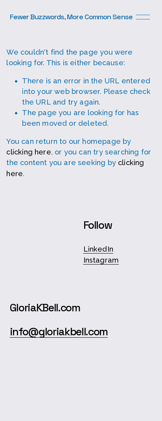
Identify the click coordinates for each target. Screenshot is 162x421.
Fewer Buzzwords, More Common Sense (71, 16)
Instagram (101, 260)
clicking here (28, 152)
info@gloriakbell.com (59, 332)
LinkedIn (98, 249)
